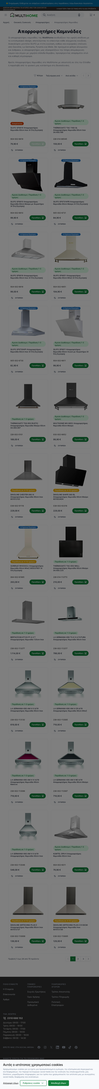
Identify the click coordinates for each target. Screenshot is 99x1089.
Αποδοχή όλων (58, 1083)
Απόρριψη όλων (10, 1083)
